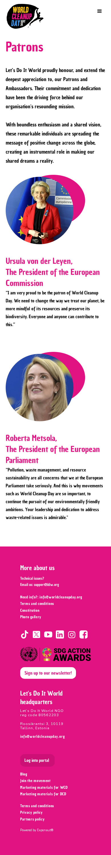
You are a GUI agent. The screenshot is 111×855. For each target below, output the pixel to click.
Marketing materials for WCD (44, 787)
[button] (99, 11)
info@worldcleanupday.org (42, 736)
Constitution (29, 610)
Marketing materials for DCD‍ (43, 794)
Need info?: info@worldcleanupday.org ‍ (51, 597)
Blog (23, 774)
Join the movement (35, 780)
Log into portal (36, 760)
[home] (27, 16)
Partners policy (32, 819)
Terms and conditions (37, 805)
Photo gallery (30, 616)
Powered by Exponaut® (36, 830)
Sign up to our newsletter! (48, 673)
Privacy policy (31, 812)
